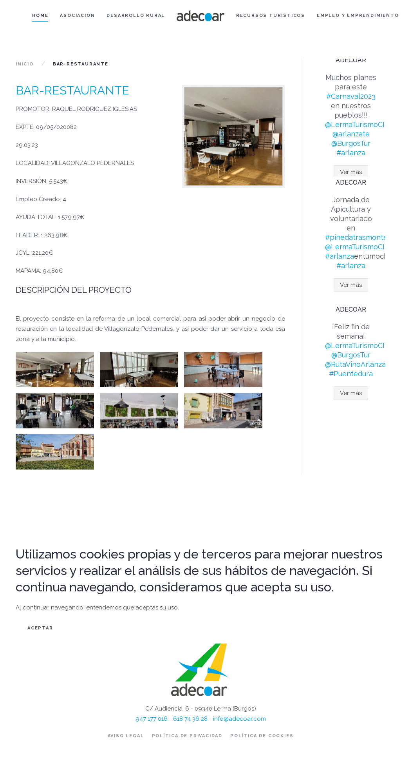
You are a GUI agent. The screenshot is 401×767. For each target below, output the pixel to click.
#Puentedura (351, 374)
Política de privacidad (187, 735)
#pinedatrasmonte (356, 237)
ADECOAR (351, 60)
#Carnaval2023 (351, 96)
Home (40, 15)
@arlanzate (351, 134)
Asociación (77, 15)
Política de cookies (261, 735)
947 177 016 (151, 718)
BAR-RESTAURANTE (72, 90)
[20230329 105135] (55, 410)
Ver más (351, 172)
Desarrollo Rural (136, 15)
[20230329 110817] (223, 410)
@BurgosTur (350, 143)
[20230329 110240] (139, 410)
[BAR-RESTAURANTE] (233, 136)
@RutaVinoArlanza (355, 364)
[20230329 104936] (223, 369)
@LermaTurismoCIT (357, 124)
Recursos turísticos (270, 15)
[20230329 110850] (55, 452)
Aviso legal (126, 735)
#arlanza (350, 153)
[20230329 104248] (55, 369)
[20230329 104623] (139, 369)
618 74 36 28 (190, 718)
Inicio (25, 64)
